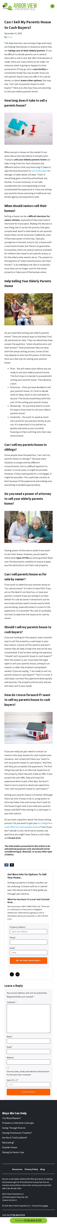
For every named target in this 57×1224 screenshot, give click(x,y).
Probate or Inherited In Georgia (18, 1123)
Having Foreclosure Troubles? (17, 1132)
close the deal (38, 170)
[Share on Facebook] (6, 865)
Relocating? (8, 1142)
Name (10, 1036)
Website (10, 1057)
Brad (9, 37)
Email (12, 948)
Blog (42, 1169)
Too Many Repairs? (11, 1118)
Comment (12, 1002)
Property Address (18, 927)
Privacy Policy (31, 1169)
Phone (13, 937)
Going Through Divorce (13, 1128)
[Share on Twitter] (12, 865)
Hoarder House (9, 1147)
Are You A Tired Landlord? (14, 1137)
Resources (17, 1169)
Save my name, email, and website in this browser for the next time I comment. (28, 1073)
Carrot (45, 1205)
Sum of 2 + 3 (13, 1080)
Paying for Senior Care (13, 1152)
